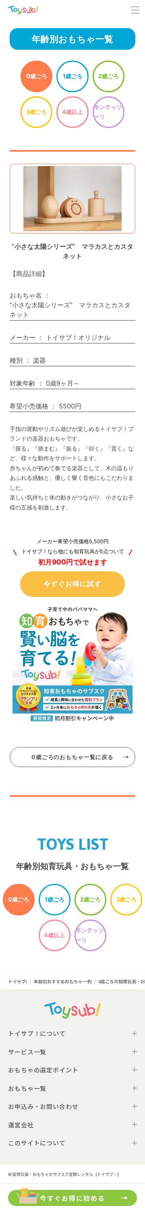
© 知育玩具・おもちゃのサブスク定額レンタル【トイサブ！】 (64, 1174)
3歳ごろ (36, 111)
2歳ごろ (108, 76)
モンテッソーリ (108, 112)
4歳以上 (72, 111)
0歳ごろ (36, 76)
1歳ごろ (73, 76)
